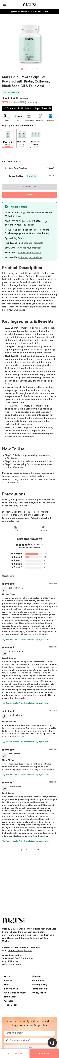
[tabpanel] (29, 43)
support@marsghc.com (20, 951)
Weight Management (15, 993)
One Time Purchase (18, 168)
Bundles (8, 981)
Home (7, 977)
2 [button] (26, 850)
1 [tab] (22, 68)
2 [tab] (26, 68)
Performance (11, 989)
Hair (6, 985)
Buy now (44, 1054)
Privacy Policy (39, 993)
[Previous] (4, 43)
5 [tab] (37, 68)
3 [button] (30, 850)
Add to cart (14, 1054)
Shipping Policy (39, 985)
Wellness (8, 1001)
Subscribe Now (16, 176)
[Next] (54, 43)
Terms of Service (40, 989)
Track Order (10, 1005)
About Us (36, 977)
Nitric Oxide (10, 997)
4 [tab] (33, 68)
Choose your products (31, 243)
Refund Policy (39, 981)
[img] (8, 584)
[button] (9, 98)
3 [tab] (30, 68)
